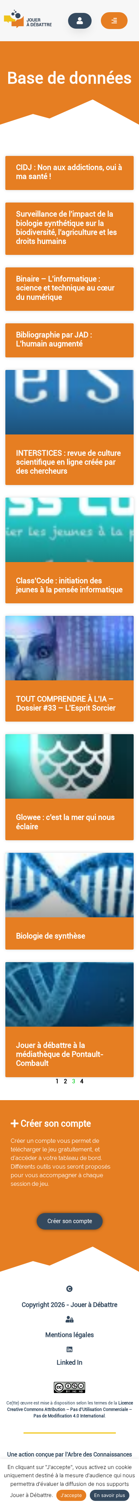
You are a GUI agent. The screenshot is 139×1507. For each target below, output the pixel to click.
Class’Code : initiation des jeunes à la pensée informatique (69, 585)
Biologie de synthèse (50, 936)
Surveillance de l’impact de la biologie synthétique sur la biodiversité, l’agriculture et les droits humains (66, 228)
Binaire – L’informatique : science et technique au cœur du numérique (65, 288)
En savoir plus (109, 1495)
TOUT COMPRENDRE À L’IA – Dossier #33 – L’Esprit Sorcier (65, 703)
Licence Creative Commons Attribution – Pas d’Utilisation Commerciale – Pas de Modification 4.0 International (70, 1409)
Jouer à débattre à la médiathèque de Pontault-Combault (59, 1054)
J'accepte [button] (71, 1495)
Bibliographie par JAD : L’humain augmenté (54, 339)
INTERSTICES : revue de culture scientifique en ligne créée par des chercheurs (68, 462)
